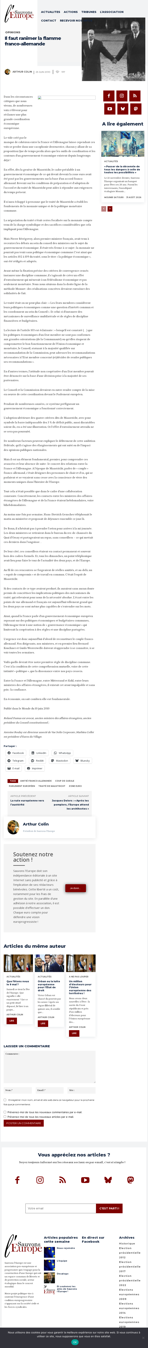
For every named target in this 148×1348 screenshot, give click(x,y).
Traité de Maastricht (51, 786)
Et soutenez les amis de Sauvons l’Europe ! (67, 1289)
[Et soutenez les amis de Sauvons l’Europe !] (49, 1290)
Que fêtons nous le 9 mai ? (18, 983)
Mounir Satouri (114, 197)
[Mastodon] (135, 109)
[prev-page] (103, 209)
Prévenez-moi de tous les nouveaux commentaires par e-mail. (45, 1112)
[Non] (143, 1338)
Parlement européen (22, 786)
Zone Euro (75, 786)
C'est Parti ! (109, 1208)
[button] (141, 26)
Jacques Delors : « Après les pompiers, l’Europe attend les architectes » (70, 804)
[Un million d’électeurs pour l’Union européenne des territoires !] (80, 963)
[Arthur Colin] (8, 72)
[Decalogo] (49, 1278)
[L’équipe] (49, 1265)
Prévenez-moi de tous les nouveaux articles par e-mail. (41, 1116)
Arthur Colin (22, 71)
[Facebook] (108, 96)
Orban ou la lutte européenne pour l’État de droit (49, 986)
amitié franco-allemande (36, 781)
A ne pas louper (78, 977)
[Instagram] (122, 96)
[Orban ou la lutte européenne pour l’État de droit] (49, 963)
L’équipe (62, 1260)
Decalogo (62, 1273)
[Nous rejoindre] (49, 1252)
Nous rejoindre (66, 1248)
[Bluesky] (123, 109)
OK (75, 1342)
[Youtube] (109, 109)
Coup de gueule (64, 781)
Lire (11, 1021)
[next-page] (110, 209)
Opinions (12, 32)
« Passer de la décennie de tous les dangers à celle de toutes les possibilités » (122, 169)
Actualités (13, 977)
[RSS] (134, 96)
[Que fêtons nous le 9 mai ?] (18, 963)
